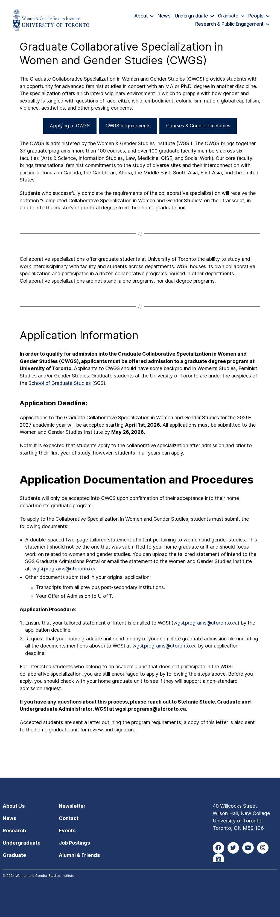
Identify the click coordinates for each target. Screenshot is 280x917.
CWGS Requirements (128, 125)
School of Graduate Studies (59, 383)
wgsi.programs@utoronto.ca (64, 569)
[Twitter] (233, 848)
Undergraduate (191, 16)
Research (14, 830)
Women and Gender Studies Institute (45, 876)
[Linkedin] (218, 859)
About (141, 16)
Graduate (228, 16)
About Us (14, 806)
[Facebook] (218, 848)
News (164, 16)
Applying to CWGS (70, 125)
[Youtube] (248, 848)
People (256, 16)
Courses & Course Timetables (198, 125)
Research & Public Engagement (229, 24)
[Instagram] (263, 848)
